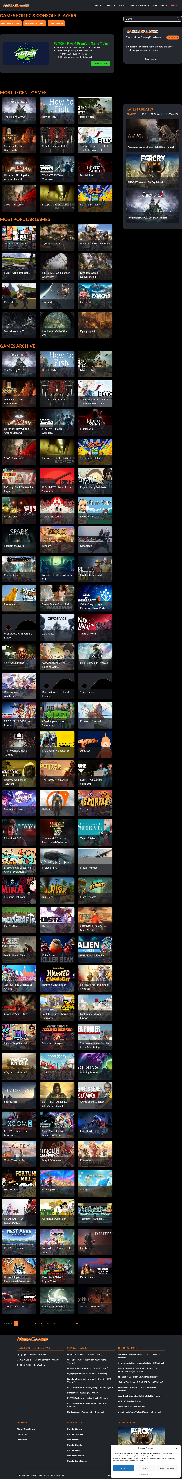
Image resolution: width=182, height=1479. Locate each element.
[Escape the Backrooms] (57, 198)
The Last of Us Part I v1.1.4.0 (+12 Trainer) (138, 1376)
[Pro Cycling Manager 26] (57, 744)
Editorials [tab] (156, 114)
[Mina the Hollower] (19, 890)
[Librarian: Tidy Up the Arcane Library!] (19, 169)
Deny (145, 1468)
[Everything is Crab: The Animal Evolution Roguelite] (19, 861)
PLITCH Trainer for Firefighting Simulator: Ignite (90, 1387)
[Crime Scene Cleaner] (95, 1095)
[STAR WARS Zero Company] (57, 169)
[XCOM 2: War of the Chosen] (19, 1124)
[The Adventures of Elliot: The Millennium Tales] (95, 139)
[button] (176, 1448)
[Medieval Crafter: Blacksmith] (19, 139)
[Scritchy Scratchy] (95, 198)
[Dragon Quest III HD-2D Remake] (57, 685)
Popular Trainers (75, 1434)
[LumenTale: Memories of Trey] (57, 1241)
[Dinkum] (57, 539)
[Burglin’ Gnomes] (57, 1154)
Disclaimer (22, 1439)
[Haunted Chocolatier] (57, 978)
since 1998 (173, 37)
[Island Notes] (95, 110)
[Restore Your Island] (19, 598)
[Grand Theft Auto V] (19, 237)
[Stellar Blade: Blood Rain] (57, 598)
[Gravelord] (95, 1124)
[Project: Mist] (57, 861)
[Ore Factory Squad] (95, 568)
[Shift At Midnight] (19, 656)
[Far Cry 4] (95, 295)
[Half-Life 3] (57, 802)
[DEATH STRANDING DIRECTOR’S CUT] (57, 1095)
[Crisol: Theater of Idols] (57, 139)
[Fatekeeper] (95, 1241)
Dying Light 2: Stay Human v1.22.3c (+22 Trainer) (141, 1363)
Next (78, 1323)
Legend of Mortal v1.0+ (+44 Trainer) (84, 1354)
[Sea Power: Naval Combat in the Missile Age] (95, 1036)
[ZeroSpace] (57, 627)
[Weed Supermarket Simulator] (57, 715)
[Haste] (57, 919)
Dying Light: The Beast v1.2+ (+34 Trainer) (87, 1373)
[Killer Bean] (57, 949)
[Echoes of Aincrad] (95, 715)
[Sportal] (95, 802)
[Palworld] (19, 295)
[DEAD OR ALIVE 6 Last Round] (19, 715)
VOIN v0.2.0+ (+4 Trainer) (130, 1401)
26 (42, 1323)
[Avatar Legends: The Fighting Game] (57, 656)
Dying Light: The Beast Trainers (31, 1354)
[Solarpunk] (95, 1183)
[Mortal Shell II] (95, 169)
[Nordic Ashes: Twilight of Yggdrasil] (95, 978)
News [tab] (143, 114)
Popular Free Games (77, 1461)
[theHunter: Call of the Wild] (57, 325)
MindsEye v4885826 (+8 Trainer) (82, 1392)
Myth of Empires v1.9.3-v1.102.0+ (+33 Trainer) (140, 1382)
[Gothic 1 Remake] (95, 1300)
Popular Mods (73, 1439)
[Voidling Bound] (95, 1066)
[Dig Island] (57, 890)
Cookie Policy (144, 1474)
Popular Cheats (74, 1445)
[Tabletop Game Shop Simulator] (57, 1007)
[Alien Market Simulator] (95, 949)
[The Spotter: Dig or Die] (57, 773)
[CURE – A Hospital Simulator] (95, 773)
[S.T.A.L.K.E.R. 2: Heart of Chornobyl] (57, 266)
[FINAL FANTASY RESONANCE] (19, 1212)
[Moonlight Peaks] (19, 802)
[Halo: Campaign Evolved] (95, 656)
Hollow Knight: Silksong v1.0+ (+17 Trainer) (87, 1368)
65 (60, 1323)
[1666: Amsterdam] (19, 198)
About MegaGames (26, 1429)
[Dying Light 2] (95, 325)
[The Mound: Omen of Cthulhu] (19, 744)
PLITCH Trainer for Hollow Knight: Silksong (87, 1398)
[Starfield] (57, 295)
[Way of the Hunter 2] (19, 1066)
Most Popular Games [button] (35, 23)
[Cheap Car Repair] (19, 1300)
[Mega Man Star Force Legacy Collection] (57, 1124)
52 (54, 1323)
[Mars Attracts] (95, 890)
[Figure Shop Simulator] (19, 1036)
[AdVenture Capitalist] (57, 1212)
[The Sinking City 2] (19, 110)
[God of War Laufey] (19, 1154)
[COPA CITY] (57, 1066)
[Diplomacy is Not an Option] (95, 1007)
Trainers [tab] (131, 114)
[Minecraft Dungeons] (57, 1036)
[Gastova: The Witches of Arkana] (19, 978)
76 (71, 1323)
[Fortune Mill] (19, 1183)
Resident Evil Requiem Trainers (31, 1365)
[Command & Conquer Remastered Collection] (57, 832)
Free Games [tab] (172, 114)
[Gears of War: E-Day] (19, 1007)
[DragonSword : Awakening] (19, 685)
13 (36, 1323)
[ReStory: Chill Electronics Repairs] (19, 481)
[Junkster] (95, 744)
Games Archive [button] (56, 23)
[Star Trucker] (95, 685)
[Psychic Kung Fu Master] (95, 481)
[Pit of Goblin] (19, 510)
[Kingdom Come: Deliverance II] (95, 266)
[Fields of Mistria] (95, 510)
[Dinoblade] (95, 539)
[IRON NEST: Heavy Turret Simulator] (57, 481)
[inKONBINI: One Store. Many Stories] (95, 919)
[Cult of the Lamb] (57, 510)
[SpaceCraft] (19, 1095)
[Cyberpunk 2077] (57, 237)
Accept (124, 1468)
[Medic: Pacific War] (19, 949)
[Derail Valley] (95, 1271)
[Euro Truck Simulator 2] (19, 266)
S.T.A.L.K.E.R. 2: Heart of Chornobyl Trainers (38, 1359)
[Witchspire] (57, 1183)
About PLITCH (100, 63)
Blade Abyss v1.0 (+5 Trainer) (131, 1406)
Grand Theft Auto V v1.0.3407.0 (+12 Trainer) (139, 1412)
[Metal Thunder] (95, 861)
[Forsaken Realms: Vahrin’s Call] (57, 568)
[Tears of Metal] (95, 627)
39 (48, 1323)
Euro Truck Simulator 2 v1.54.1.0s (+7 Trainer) (139, 1396)
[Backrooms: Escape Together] (19, 773)
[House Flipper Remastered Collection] (19, 1271)
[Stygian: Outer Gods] (57, 1300)
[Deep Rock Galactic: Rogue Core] (57, 1271)
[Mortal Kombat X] (19, 325)
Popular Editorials (75, 1455)
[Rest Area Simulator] (19, 1241)
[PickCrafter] (19, 919)
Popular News (74, 1450)
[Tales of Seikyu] (95, 832)
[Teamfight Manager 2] (95, 1212)
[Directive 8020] (19, 832)
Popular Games (74, 1429)
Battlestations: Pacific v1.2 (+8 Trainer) (85, 1412)
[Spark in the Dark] (19, 539)
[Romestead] (95, 1154)
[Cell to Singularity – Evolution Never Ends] (95, 598)
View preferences (167, 1468)
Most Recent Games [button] (10, 23)
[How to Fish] (57, 110)
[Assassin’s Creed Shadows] (95, 237)
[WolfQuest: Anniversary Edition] (19, 627)
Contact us (22, 1434)
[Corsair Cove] (19, 568)
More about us (152, 59)
